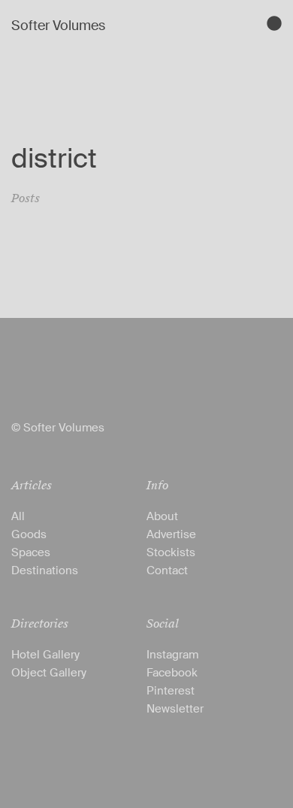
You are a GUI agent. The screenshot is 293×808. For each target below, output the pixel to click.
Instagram (172, 654)
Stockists (170, 552)
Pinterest (170, 690)
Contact (167, 570)
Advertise (171, 534)
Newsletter (175, 708)
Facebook (172, 672)
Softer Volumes (58, 26)
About (162, 516)
